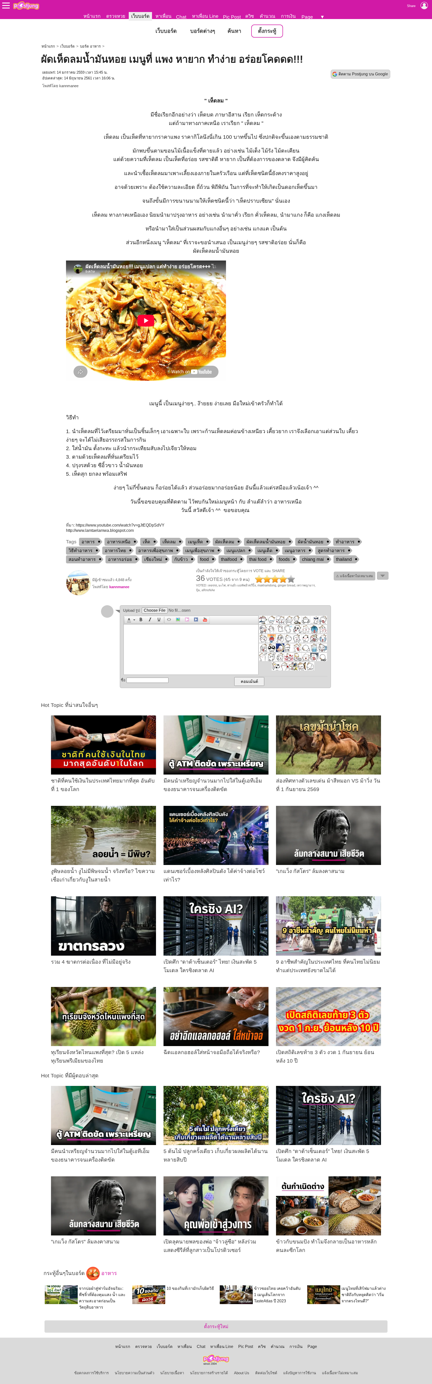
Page (307, 17)
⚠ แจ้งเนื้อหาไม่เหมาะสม (354, 576)
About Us (241, 1373)
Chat (181, 17)
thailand (344, 559)
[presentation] (128, 619)
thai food (257, 559)
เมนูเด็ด (265, 550)
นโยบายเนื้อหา (172, 1373)
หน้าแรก (92, 16)
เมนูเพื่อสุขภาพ (199, 550)
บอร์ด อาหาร (90, 46)
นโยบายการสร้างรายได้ (209, 1373)
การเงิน (288, 16)
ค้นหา (234, 31)
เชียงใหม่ (153, 559)
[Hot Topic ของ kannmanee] (78, 594)
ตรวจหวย (115, 16)
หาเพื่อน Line (205, 16)
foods (284, 559)
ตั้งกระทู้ (267, 31)
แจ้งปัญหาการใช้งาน (299, 1373)
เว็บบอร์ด (140, 16)
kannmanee (68, 86)
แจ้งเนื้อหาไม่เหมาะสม (340, 1373)
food (204, 559)
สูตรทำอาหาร (331, 550)
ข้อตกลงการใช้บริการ (91, 1373)
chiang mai (313, 559)
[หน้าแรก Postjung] (26, 5)
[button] (130, 620)
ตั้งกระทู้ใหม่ (216, 1326)
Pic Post (232, 17)
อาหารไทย (115, 550)
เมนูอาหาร (295, 550)
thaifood (229, 559)
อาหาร (88, 541)
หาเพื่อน (164, 16)
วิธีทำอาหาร (80, 550)
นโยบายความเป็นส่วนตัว (134, 1373)
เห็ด (146, 541)
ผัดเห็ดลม (224, 541)
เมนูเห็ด (195, 541)
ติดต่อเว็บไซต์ (266, 1373)
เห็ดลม (169, 541)
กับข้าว (181, 559)
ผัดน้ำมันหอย (311, 541)
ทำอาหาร (345, 541)
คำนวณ (267, 16)
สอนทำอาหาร (82, 559)
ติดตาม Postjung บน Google (363, 74)
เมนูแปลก (235, 550)
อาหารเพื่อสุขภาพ (155, 550)
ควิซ (249, 16)
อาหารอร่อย (120, 559)
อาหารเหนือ (118, 541)
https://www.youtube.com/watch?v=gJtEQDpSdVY (120, 525)
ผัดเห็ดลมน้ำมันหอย (266, 541)
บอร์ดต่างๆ (202, 31)
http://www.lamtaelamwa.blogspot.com (100, 530)
